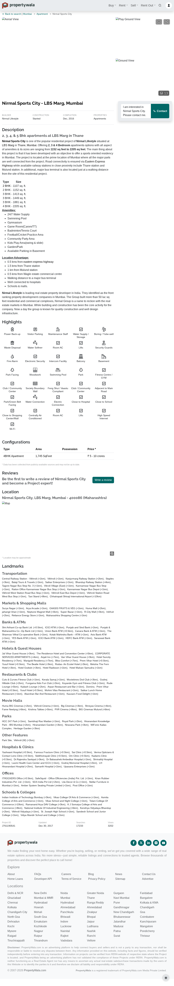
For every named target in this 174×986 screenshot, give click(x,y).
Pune (117, 902)
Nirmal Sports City (13, 141)
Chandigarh (147, 907)
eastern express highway (38, 261)
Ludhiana (92, 926)
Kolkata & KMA (149, 902)
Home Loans (15, 878)
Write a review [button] (103, 480)
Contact (161, 111)
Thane (21, 145)
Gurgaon (119, 893)
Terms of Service (71, 878)
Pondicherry (147, 931)
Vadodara (66, 940)
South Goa (40, 916)
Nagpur (38, 931)
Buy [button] (111, 5)
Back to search (12, 14)
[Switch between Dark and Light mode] (166, 978)
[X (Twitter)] (141, 843)
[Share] (166, 22)
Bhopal (91, 916)
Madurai (118, 926)
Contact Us (148, 874)
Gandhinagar (121, 907)
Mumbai (27, 14)
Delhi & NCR (15, 893)
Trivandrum (41, 940)
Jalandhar (120, 921)
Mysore (11, 931)
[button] (160, 5)
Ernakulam (40, 921)
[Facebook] (133, 843)
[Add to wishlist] (159, 22)
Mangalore (146, 926)
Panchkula (66, 912)
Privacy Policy (96, 878)
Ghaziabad (14, 897)
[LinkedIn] (148, 843)
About (11, 874)
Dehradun (13, 921)
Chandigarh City (17, 912)
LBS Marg (8, 145)
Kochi (10, 926)
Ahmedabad (67, 907)
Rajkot (64, 935)
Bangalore (146, 897)
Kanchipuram (148, 921)
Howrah (39, 907)
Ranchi (91, 935)
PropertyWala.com (35, 970)
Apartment (42, 14)
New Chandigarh (124, 912)
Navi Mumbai (121, 897)
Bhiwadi (65, 916)
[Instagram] (156, 843)
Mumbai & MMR (43, 897)
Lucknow (65, 926)
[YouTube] (163, 843)
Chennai (12, 902)
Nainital (65, 931)
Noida (64, 893)
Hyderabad (40, 902)
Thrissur (145, 935)
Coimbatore (147, 916)
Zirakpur (92, 912)
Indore (64, 921)
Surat (117, 935)
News (118, 874)
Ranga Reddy (95, 902)
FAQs (37, 874)
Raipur (38, 935)
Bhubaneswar (122, 916)
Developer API (43, 878)
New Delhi (40, 893)
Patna (117, 931)
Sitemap (120, 878)
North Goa (13, 916)
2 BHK (7, 185)
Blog (91, 874)
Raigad (11, 935)
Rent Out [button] (147, 5)
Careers (66, 874)
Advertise (147, 878)
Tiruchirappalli (16, 940)
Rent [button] (122, 5)
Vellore (91, 940)
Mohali (38, 912)
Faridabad (146, 893)
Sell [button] (133, 5)
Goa (142, 912)
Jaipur (90, 921)
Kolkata (12, 907)
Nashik (91, 931)
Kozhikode (40, 926)
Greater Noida (95, 893)
